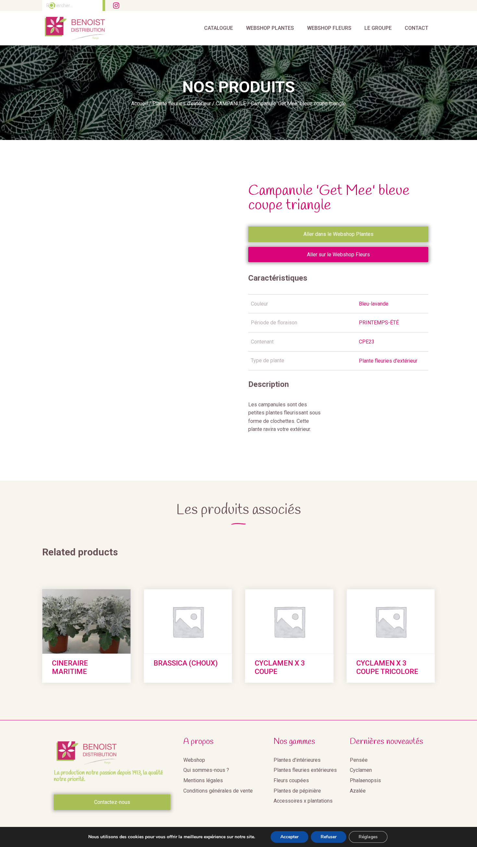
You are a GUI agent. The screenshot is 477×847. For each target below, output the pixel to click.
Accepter (289, 837)
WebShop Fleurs (329, 28)
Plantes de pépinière (297, 791)
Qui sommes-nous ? (206, 770)
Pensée (359, 760)
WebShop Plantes (270, 28)
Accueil (139, 103)
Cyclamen (361, 770)
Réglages (368, 837)
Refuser (328, 837)
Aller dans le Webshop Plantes (338, 234)
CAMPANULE (231, 103)
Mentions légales (203, 780)
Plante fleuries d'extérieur (182, 103)
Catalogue (218, 28)
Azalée (358, 791)
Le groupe (378, 28)
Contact (416, 28)
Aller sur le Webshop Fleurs (338, 254)
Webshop (194, 760)
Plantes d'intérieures (297, 760)
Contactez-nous (112, 802)
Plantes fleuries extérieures (305, 770)
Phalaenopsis (365, 780)
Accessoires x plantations (303, 801)
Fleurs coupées (291, 780)
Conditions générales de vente (218, 791)
